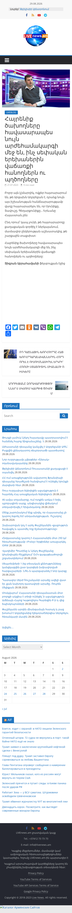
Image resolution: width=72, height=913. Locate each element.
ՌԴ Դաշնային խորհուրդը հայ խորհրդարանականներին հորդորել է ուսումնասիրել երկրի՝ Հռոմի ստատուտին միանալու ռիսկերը (41, 361)
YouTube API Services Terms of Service (36, 885)
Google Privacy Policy (36, 891)
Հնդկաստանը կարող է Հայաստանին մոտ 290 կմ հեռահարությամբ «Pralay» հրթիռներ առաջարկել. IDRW (34, 541)
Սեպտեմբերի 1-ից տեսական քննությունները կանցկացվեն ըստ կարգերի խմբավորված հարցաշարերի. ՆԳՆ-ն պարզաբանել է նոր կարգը (34, 567)
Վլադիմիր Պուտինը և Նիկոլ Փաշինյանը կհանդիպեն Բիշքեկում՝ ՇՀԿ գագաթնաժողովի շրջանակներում (32, 554)
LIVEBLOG (11, 112)
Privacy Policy (36, 873)
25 (15, 693)
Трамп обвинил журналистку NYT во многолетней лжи (35, 801)
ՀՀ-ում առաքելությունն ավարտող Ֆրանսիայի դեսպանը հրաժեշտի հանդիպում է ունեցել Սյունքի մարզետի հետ (35, 481)
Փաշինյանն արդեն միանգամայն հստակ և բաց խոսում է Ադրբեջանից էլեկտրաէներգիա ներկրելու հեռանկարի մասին (35, 613)
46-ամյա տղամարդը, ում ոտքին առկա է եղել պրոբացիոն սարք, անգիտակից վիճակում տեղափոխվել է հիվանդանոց (31, 503)
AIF (10, 720)
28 (44, 693)
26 (24, 693)
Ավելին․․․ (8, 627)
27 (34, 693)
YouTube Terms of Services (36, 879)
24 (5, 693)
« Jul (4, 708)
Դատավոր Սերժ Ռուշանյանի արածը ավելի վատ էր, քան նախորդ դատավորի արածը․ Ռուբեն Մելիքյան (34, 583)
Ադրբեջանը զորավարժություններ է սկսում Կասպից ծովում (30, 388)
